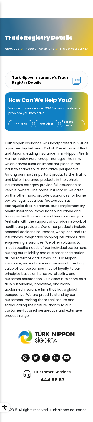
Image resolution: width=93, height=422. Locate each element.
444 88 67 (20, 123)
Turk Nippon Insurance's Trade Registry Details (40, 80)
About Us (12, 48)
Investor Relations (39, 48)
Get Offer (46, 123)
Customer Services (52, 376)
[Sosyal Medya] (25, 358)
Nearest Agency (67, 123)
